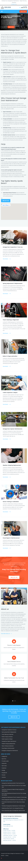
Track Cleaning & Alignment (7, 734)
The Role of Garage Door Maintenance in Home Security (13, 805)
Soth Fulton (4, 765)
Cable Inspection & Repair (7, 739)
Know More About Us (5, 633)
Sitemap (6, 855)
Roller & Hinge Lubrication (7, 736)
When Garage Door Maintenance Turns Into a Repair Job (14, 799)
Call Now (4, 27)
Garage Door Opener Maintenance (9, 741)
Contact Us (13, 4)
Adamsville (4, 763)
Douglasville (4, 772)
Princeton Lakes (5, 761)
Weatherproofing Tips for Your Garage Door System (13, 808)
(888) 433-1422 (24, 7)
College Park (4, 756)
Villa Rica (4, 777)
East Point (4, 758)
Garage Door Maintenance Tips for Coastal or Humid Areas (14, 797)
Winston (3, 775)
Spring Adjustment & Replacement (9, 732)
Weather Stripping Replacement (8, 743)
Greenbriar (4, 768)
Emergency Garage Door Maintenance (10, 750)
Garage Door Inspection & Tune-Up (9, 729)
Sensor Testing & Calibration (8, 746)
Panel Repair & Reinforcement (8, 748)
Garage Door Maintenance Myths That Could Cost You (13, 783)
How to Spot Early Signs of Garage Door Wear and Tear (13, 810)
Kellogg (3, 770)
